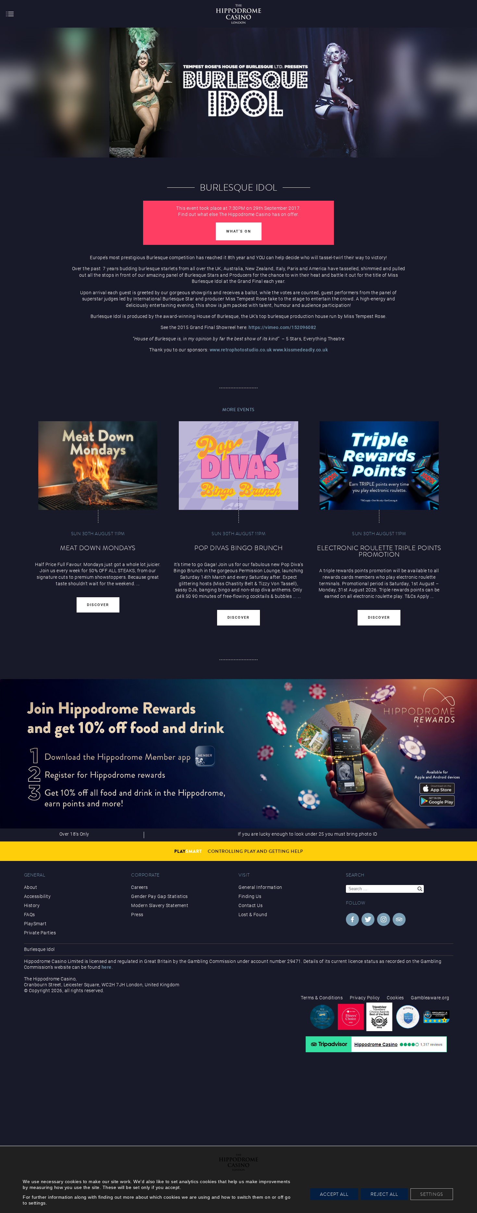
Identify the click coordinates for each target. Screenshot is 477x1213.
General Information (260, 887)
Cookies (395, 997)
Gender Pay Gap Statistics (159, 896)
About (30, 887)
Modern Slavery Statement (159, 905)
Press (137, 914)
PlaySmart (35, 923)
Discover (98, 605)
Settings (431, 1194)
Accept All (334, 1194)
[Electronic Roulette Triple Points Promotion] (379, 465)
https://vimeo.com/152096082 (282, 327)
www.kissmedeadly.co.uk (300, 349)
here (107, 967)
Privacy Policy (365, 997)
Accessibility (37, 896)
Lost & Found (252, 914)
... (295, 596)
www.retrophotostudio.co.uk (241, 349)
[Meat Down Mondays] (98, 465)
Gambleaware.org (430, 997)
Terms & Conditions (322, 997)
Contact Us (250, 905)
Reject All (384, 1194)
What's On (238, 231)
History (32, 905)
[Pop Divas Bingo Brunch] (238, 465)
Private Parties (40, 932)
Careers (139, 887)
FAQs (29, 914)
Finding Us (249, 896)
